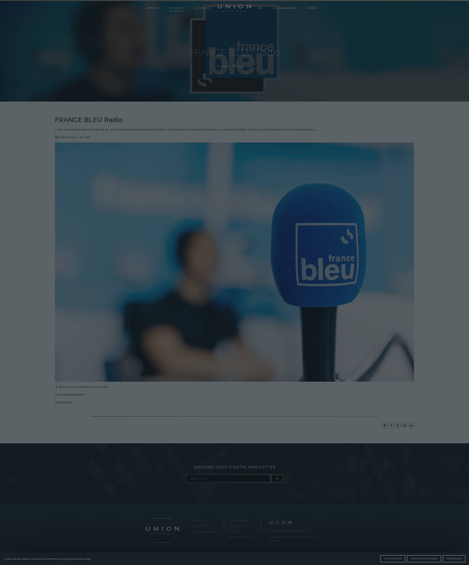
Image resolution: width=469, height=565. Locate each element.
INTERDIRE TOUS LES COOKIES (424, 559)
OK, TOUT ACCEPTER (392, 559)
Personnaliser (454, 559)
